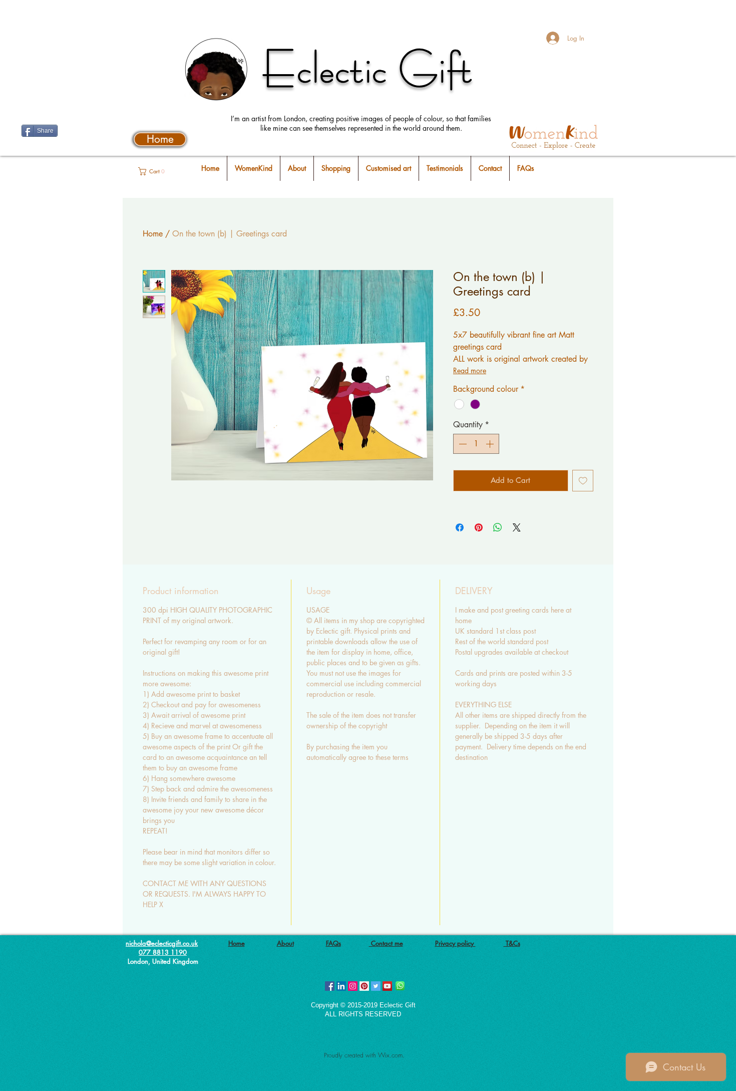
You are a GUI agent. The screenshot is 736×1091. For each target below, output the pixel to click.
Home (153, 233)
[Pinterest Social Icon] (364, 986)
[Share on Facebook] (460, 527)
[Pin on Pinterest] (479, 527)
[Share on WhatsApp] (498, 527)
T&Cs (512, 943)
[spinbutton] (476, 443)
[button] (156, 171)
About (285, 943)
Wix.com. (391, 1054)
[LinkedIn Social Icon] (341, 986)
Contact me (386, 943)
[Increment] (491, 443)
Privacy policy (455, 943)
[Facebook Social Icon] (329, 986)
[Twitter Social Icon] (376, 986)
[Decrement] (462, 443)
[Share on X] (517, 527)
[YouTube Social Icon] (387, 986)
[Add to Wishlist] (583, 480)
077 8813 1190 (163, 952)
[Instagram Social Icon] (352, 986)
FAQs (333, 943)
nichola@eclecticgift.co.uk (162, 943)
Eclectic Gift (368, 69)
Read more (469, 370)
